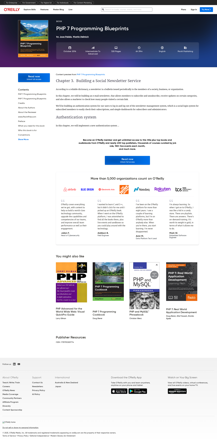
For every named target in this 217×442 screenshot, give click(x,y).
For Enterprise (11, 3)
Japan (58, 386)
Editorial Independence (39, 436)
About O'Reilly (10, 377)
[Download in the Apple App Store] (119, 393)
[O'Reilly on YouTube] (19, 364)
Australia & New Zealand (66, 382)
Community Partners (12, 398)
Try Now (205, 9)
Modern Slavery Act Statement (63, 436)
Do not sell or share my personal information (20, 428)
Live (70, 9)
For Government (29, 3)
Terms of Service (9, 436)
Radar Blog (58, 9)
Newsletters (37, 386)
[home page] (12, 9)
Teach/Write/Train (11, 382)
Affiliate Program (10, 402)
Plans (183, 9)
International (62, 377)
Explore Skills (30, 9)
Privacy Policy (38, 390)
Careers (6, 386)
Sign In (194, 9)
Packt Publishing (185, 51)
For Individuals (62, 3)
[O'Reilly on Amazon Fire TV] (177, 393)
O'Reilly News (9, 390)
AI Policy (36, 394)
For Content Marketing (83, 3)
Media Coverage (10, 394)
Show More (23, 139)
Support (36, 377)
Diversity (7, 406)
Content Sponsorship (12, 410)
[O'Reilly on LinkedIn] (14, 364)
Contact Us (37, 382)
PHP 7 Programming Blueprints (91, 74)
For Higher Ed (46, 3)
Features (44, 9)
